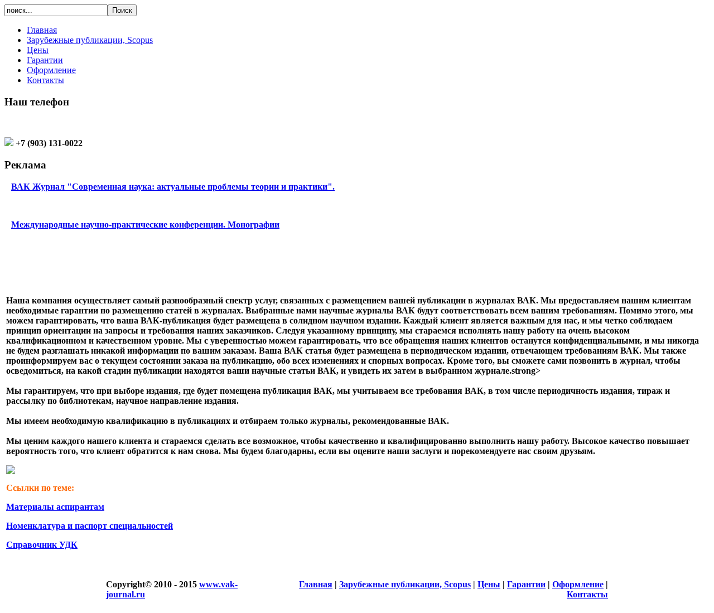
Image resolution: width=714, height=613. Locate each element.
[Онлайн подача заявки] (10, 471)
